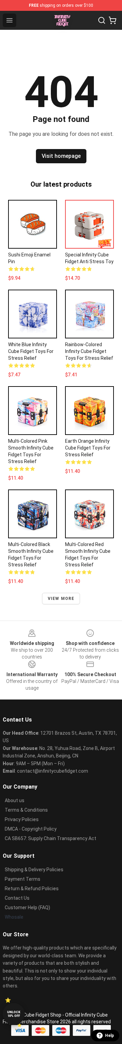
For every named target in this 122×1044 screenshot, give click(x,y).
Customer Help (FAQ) (27, 907)
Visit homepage (61, 156)
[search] (102, 20)
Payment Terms (22, 879)
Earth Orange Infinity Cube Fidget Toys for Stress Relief (87, 447)
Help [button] (109, 1035)
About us (14, 800)
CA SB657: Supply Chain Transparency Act (50, 838)
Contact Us (17, 898)
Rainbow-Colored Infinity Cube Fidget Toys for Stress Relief (89, 351)
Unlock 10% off (13, 1014)
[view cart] (112, 20)
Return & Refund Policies (32, 888)
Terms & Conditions (26, 810)
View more (61, 598)
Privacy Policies (22, 819)
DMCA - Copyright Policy (31, 829)
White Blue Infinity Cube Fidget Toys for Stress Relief (31, 351)
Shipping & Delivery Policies (34, 869)
